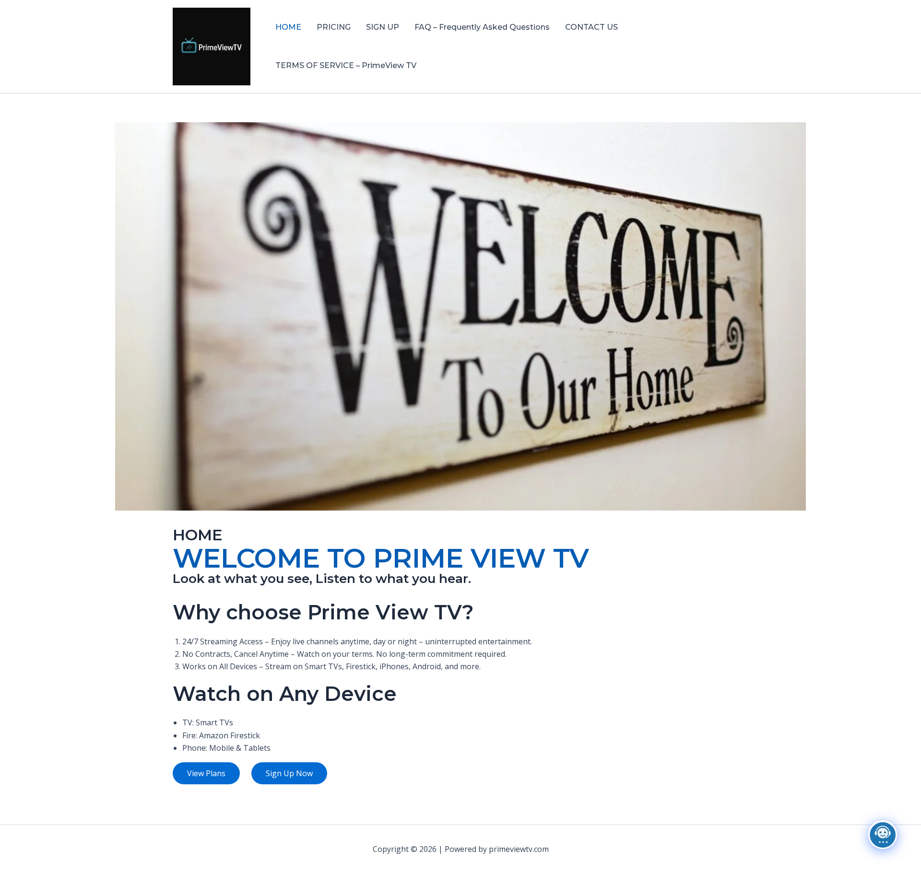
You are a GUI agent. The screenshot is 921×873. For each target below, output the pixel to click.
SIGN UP (382, 27)
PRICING (334, 27)
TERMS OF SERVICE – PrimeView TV (345, 65)
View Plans (206, 773)
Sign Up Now (289, 773)
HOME (288, 27)
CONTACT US (591, 27)
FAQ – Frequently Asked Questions (482, 27)
